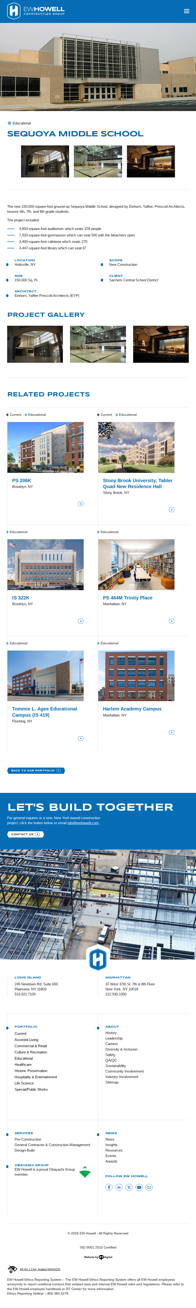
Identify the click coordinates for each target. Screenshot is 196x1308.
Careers (111, 1044)
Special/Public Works (31, 1089)
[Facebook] (109, 1187)
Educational (24, 1058)
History (111, 1033)
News (109, 1139)
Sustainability (115, 1066)
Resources (114, 1150)
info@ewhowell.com (83, 823)
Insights (111, 1145)
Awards (111, 1161)
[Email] (149, 1187)
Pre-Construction (28, 1139)
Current (20, 1033)
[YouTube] (139, 1187)
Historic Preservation (31, 1071)
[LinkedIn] (119, 1187)
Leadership (114, 1038)
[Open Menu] (186, 11)
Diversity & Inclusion (121, 1049)
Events (110, 1156)
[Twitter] (129, 1187)
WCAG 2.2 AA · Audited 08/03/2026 (40, 1269)
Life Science (24, 1083)
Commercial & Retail (31, 1046)
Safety (110, 1055)
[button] (45, 161)
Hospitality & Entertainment (36, 1077)
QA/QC (111, 1060)
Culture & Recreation (31, 1052)
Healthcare (23, 1064)
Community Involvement (124, 1071)
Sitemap (111, 1082)
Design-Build (24, 1150)
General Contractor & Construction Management (52, 1145)
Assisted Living (26, 1040)
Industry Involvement (121, 1076)
